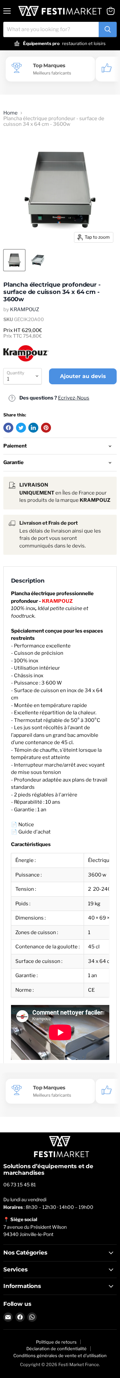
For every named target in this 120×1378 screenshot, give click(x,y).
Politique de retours (56, 1342)
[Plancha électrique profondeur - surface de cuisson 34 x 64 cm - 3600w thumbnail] (14, 260)
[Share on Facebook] (8, 428)
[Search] (108, 29)
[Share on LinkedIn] (33, 428)
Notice (26, 825)
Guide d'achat (34, 832)
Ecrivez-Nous (73, 398)
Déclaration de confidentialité (56, 1348)
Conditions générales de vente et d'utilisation (60, 1355)
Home (10, 113)
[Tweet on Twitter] (21, 428)
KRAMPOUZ (24, 309)
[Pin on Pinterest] (46, 428)
